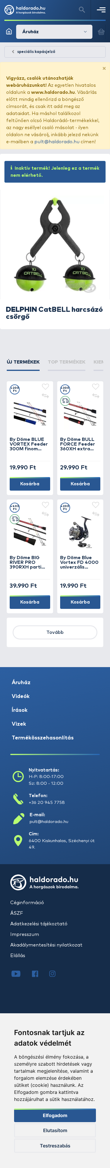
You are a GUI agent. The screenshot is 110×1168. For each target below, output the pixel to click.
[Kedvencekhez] (45, 387)
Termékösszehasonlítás (43, 738)
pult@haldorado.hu (56, 141)
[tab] (23, 365)
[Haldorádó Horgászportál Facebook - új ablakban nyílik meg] (39, 974)
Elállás (17, 955)
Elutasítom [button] (55, 1130)
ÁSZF (16, 913)
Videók (21, 696)
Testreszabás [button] (55, 1146)
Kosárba (29, 483)
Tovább (55, 632)
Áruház (21, 682)
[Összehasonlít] (45, 396)
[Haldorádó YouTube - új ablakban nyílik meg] (20, 974)
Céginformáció (27, 902)
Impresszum (24, 934)
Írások (20, 710)
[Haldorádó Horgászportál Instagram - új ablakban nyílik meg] (56, 974)
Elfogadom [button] (55, 1115)
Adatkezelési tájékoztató (38, 924)
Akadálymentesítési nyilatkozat (46, 945)
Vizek (19, 724)
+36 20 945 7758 (47, 802)
